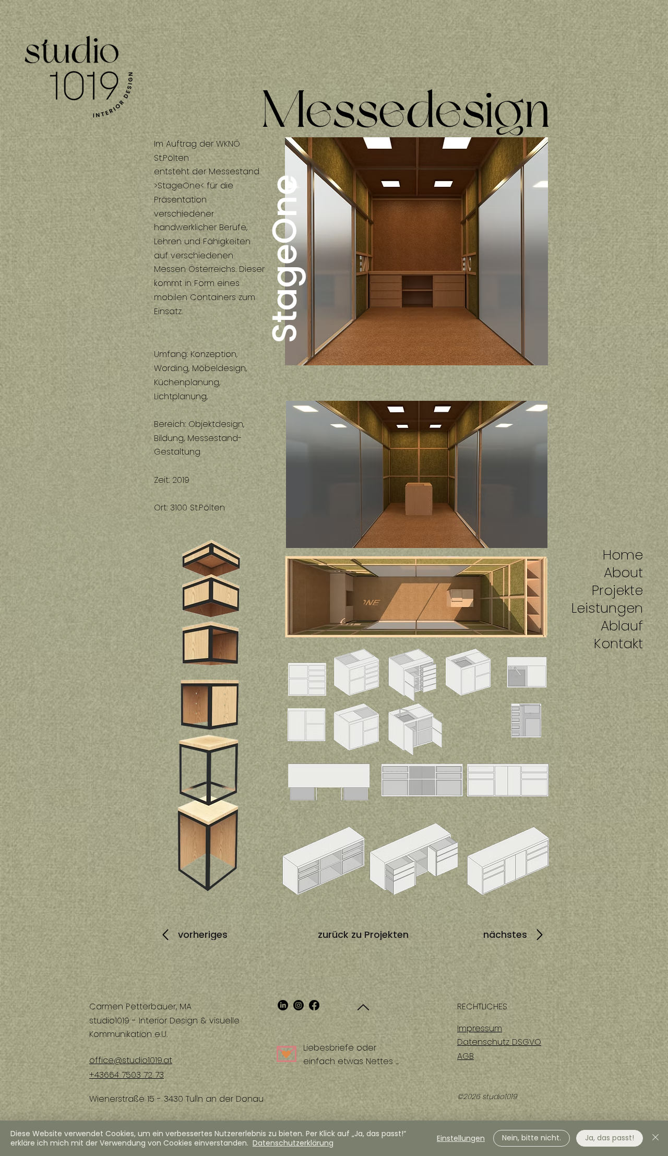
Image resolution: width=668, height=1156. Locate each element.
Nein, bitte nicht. (531, 1138)
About (624, 572)
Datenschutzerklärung (293, 1143)
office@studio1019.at (130, 1060)
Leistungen (624, 608)
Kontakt (624, 643)
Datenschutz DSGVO (499, 1042)
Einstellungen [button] (461, 1138)
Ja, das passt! (609, 1138)
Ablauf (624, 626)
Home (624, 555)
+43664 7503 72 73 (126, 1075)
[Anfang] (361, 1007)
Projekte (624, 590)
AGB (465, 1056)
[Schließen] (655, 1138)
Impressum (479, 1028)
